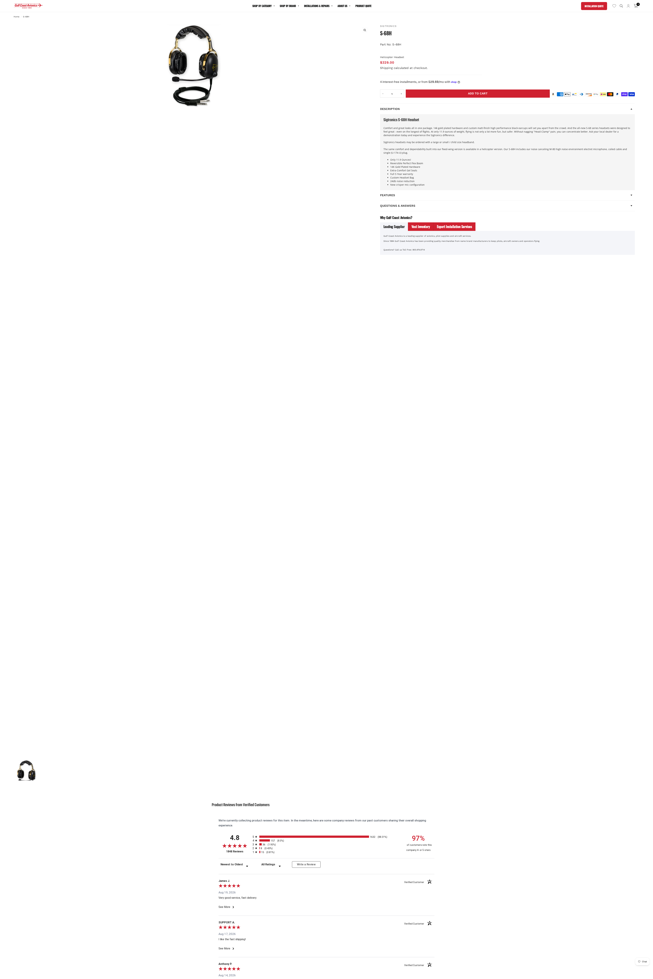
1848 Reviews (238, 851)
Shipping (386, 68)
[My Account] (628, 6)
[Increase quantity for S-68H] (401, 94)
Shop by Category (262, 6)
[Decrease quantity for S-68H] (382, 94)
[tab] (394, 226)
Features (387, 195)
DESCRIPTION (390, 109)
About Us (342, 6)
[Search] (621, 6)
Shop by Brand (288, 6)
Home (16, 16)
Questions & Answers (397, 205)
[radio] (326, 837)
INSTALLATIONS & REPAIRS (316, 6)
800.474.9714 (419, 250)
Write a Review (306, 864)
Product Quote (363, 6)
